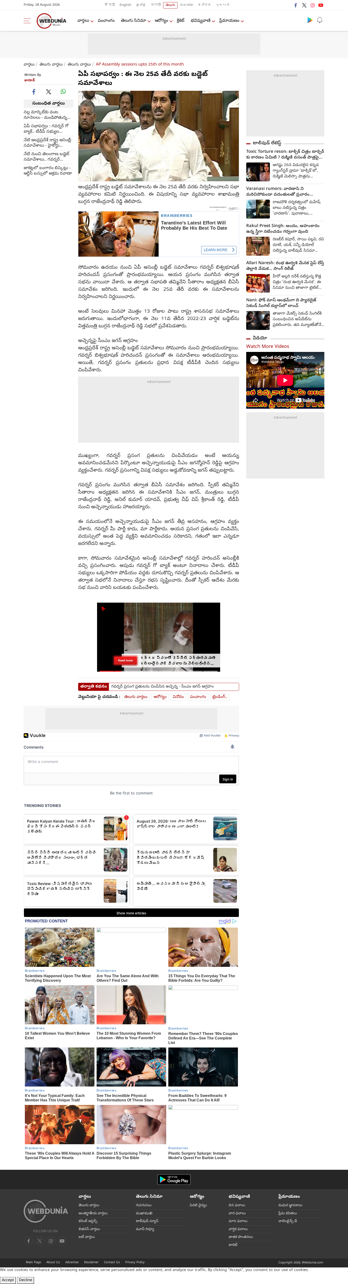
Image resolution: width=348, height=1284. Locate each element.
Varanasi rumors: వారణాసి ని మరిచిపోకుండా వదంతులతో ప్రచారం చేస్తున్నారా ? (277, 192)
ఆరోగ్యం (161, 21)
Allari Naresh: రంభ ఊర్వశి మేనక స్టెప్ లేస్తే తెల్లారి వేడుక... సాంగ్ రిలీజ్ (285, 266)
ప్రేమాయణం (229, 21)
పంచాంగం (106, 21)
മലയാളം (186, 5)
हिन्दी (110, 5)
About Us (53, 1263)
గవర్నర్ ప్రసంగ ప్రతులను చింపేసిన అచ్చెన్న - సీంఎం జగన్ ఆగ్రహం (162, 686)
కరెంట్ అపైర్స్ (88, 1221)
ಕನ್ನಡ (204, 5)
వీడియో (260, 338)
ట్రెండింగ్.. (220, 697)
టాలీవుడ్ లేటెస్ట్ (267, 143)
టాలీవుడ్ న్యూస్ (147, 1221)
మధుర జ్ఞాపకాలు (290, 1205)
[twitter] (304, 5)
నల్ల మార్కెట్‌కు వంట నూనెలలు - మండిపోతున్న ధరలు (45, 115)
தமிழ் (141, 5)
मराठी (156, 5)
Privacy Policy (135, 1263)
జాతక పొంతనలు (241, 1237)
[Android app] (174, 1179)
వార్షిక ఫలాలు (238, 1229)
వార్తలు (83, 21)
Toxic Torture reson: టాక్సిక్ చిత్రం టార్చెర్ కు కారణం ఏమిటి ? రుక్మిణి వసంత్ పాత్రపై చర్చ (285, 155)
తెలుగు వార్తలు (51, 64)
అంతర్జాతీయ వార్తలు (93, 1213)
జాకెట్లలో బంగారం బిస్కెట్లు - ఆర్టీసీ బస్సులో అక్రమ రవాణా (48, 170)
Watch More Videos (267, 347)
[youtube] (320, 5)
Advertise (72, 1263)
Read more (125, 660)
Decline (25, 1280)
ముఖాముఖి (144, 1213)
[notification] (319, 20)
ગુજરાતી (222, 5)
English (125, 5)
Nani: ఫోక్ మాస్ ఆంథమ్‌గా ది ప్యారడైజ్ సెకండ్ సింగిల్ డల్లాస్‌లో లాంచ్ (281, 303)
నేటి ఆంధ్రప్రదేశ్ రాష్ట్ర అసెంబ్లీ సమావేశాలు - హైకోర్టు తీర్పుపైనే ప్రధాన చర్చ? (47, 142)
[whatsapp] (63, 91)
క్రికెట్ (180, 21)
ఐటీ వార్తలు (87, 1237)
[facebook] (295, 5)
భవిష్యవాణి (200, 21)
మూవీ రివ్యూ (145, 1229)
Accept (8, 1280)
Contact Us (112, 1263)
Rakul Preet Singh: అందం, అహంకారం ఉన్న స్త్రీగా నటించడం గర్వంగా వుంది (283, 229)
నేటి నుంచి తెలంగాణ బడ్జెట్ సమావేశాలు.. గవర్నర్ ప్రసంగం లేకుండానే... (46, 156)
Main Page (33, 1263)
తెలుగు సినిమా (133, 21)
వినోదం (178, 697)
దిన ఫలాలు (237, 1205)
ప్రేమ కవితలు (287, 1213)
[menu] (28, 21)
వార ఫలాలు (237, 1213)
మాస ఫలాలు (238, 1221)
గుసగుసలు (144, 1205)
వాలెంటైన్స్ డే (287, 1221)
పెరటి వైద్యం (198, 1205)
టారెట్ (233, 1245)
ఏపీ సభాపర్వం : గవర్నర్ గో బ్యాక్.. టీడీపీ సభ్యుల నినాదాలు (46, 128)
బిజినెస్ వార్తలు (89, 1229)
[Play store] (310, 20)
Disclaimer (91, 1263)
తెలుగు (170, 5)
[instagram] (312, 5)
